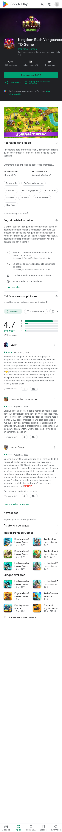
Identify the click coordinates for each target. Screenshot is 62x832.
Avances (30, 26)
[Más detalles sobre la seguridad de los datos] (14, 287)
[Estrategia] (12, 183)
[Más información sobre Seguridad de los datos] (56, 220)
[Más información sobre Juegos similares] (56, 575)
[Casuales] (11, 190)
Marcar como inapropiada (20, 617)
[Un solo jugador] (30, 190)
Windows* (46, 175)
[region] (31, 63)
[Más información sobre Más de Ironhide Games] (56, 532)
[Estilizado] (50, 190)
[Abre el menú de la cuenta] (56, 4)
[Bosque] (24, 197)
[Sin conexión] (42, 197)
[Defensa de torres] (33, 183)
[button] (37, 65)
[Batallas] (10, 197)
